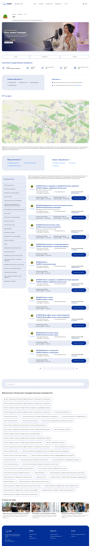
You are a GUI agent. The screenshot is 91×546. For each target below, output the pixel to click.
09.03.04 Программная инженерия (48, 207)
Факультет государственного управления (55, 442)
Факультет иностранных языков (11, 451)
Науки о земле (7, 213)
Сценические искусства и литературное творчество (13, 260)
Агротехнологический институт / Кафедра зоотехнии (74, 416)
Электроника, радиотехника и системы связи (14, 264)
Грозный (20, 14)
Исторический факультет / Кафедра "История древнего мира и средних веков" (67, 472)
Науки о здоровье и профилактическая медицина (12, 276)
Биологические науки (9, 185)
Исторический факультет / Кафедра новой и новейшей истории (18, 477)
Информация (58, 3)
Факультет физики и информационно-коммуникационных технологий (57, 420)
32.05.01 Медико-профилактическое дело (51, 188)
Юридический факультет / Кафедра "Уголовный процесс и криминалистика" (21, 494)
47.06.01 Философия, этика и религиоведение (53, 317)
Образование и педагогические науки (12, 248)
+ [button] (3, 101)
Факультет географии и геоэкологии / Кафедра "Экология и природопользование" (22, 433)
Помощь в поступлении (79, 198)
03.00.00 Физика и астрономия (47, 350)
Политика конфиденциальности (78, 534)
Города (30, 536)
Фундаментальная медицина (10, 272)
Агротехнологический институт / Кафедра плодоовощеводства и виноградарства (40, 416)
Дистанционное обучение (56, 536)
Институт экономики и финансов (11, 464)
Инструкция (53, 538)
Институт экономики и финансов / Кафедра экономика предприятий (19, 468)
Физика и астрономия (9, 240)
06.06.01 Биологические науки (47, 335)
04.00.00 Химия (41, 262)
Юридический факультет (9, 481)
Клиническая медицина (9, 251)
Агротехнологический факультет (62, 412)
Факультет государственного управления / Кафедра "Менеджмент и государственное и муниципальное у (27, 399)
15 (72, 368)
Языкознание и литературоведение (12, 217)
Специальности (49, 3)
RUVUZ (14, 14)
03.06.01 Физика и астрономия (47, 353)
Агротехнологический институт (11, 416)
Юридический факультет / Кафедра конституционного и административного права (22, 485)
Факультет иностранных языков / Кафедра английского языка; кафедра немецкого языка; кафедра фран (45, 451)
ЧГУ (25, 14)
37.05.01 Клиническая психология (48, 227)
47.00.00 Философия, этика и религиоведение (53, 315)
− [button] (3, 103)
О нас (65, 3)
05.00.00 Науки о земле (44, 297)
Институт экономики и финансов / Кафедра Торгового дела (17, 472)
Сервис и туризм (8, 196)
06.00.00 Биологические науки (47, 333)
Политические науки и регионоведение (13, 200)
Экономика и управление (9, 189)
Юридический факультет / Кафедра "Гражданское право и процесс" (34, 481)
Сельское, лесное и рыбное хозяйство (12, 268)
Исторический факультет (39, 472)
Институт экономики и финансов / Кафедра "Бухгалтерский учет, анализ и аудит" (41, 464)
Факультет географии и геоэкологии (62, 429)
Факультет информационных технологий (64, 446)
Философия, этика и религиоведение (12, 236)
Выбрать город (19, 3)
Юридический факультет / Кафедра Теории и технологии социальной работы (21, 490)
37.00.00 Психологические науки (48, 225)
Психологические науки (9, 224)
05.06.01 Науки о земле (44, 299)
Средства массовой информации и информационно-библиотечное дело (12, 205)
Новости (53, 531)
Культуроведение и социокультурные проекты (14, 209)
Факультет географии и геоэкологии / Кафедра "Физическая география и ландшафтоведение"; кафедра (27, 407)
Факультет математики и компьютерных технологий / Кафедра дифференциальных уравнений (52, 455)
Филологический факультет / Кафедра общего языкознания (66, 459)
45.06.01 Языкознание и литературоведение (52, 246)
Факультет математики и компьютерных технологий (15, 455)
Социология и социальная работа (11, 192)
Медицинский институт (41, 477)
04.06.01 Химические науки (46, 264)
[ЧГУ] (45, 121)
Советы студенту (54, 534)
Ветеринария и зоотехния (10, 281)
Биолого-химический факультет (11, 420)
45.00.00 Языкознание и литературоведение (52, 244)
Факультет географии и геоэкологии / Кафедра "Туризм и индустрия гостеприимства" (23, 442)
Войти (86, 3)
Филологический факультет (10, 459)
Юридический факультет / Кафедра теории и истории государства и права (61, 485)
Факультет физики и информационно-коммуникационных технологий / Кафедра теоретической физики (27, 429)
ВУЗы (35, 3)
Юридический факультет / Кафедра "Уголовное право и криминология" (58, 490)
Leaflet (88, 142)
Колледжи (41, 3)
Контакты (73, 536)
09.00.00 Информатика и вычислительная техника (54, 205)
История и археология (9, 221)
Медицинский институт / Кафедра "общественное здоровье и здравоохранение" (68, 477)
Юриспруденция (8, 228)
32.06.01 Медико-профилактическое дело (51, 282)
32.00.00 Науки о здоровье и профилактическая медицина (57, 186)
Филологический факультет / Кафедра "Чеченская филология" (34, 459)
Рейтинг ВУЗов (32, 534)
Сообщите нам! (78, 85)
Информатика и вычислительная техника (13, 255)
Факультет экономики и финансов (30, 420)
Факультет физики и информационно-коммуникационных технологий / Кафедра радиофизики (25, 425)
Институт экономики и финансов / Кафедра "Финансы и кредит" (52, 468)
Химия (5, 244)
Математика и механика (9, 232)
